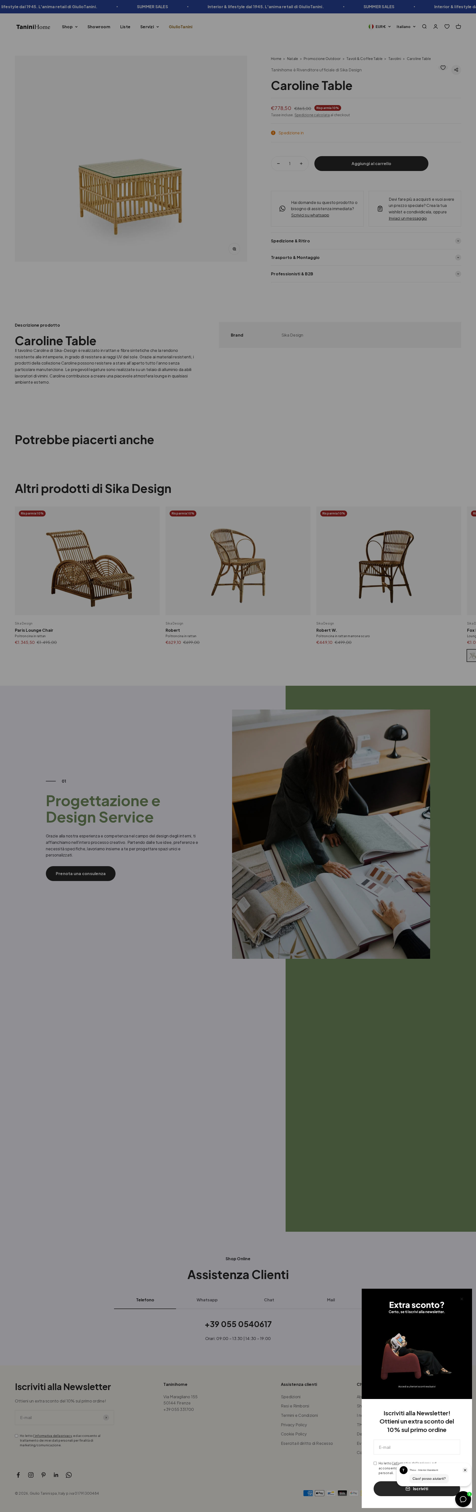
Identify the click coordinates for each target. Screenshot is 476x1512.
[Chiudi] (461, 1299)
